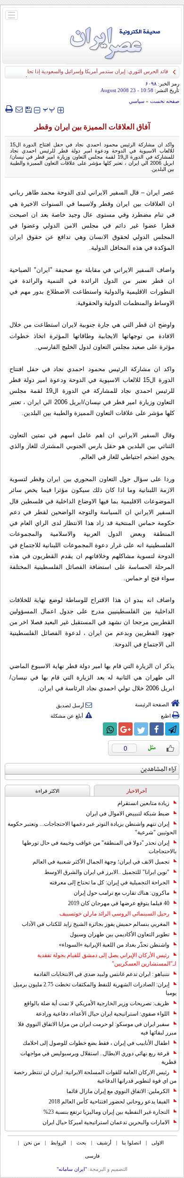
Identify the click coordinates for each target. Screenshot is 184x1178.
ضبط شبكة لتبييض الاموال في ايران (127, 813)
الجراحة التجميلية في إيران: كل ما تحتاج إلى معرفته (109, 882)
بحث (81, 1142)
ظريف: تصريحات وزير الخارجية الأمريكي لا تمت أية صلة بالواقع (96, 1003)
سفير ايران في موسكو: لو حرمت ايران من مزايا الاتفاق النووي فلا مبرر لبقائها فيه (97, 1028)
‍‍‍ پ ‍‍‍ (49, 108)
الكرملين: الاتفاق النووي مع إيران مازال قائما (118, 1091)
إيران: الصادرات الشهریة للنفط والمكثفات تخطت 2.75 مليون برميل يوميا (94, 988)
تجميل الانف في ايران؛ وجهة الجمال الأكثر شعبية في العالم (101, 861)
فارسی (92, 1156)
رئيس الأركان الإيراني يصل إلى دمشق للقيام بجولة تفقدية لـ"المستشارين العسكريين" (106, 959)
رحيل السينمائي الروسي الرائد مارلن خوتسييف (114, 913)
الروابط (58, 1142)
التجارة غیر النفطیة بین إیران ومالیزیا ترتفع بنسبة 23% (106, 1112)
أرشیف (104, 1142)
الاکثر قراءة (47, 791)
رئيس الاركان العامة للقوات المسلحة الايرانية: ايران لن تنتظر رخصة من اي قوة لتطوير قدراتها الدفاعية (95, 1076)
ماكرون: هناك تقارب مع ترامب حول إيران (121, 893)
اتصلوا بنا (131, 1142)
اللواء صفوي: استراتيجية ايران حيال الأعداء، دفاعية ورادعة (102, 1013)
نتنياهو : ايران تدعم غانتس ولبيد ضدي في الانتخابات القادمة (101, 974)
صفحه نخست (164, 101)
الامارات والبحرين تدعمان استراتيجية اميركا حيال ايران (105, 1122)
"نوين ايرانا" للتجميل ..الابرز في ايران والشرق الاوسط (106, 872)
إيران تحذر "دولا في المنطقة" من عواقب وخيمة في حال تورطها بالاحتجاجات (99, 847)
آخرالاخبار (136, 791)
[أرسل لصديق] (19, 109)
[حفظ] (28, 109)
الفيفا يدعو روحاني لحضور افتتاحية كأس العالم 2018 (109, 1101)
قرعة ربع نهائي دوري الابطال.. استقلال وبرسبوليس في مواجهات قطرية (98, 1057)
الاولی (157, 1142)
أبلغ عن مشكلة (66, 716)
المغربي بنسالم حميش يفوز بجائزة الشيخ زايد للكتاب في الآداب (95, 924)
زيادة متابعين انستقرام (143, 803)
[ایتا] (94, 729)
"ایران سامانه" (72, 1169)
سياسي (136, 101)
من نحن (32, 1142)
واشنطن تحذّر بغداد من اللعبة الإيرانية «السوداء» (114, 944)
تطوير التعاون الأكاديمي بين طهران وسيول (119, 934)
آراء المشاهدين (158, 769)
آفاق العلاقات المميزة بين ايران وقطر (92, 127)
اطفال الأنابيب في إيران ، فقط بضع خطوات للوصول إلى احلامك (96, 1043)
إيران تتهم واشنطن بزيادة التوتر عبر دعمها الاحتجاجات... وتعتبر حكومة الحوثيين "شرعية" (92, 828)
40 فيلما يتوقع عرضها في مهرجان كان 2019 (118, 903)
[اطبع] (9, 109)
